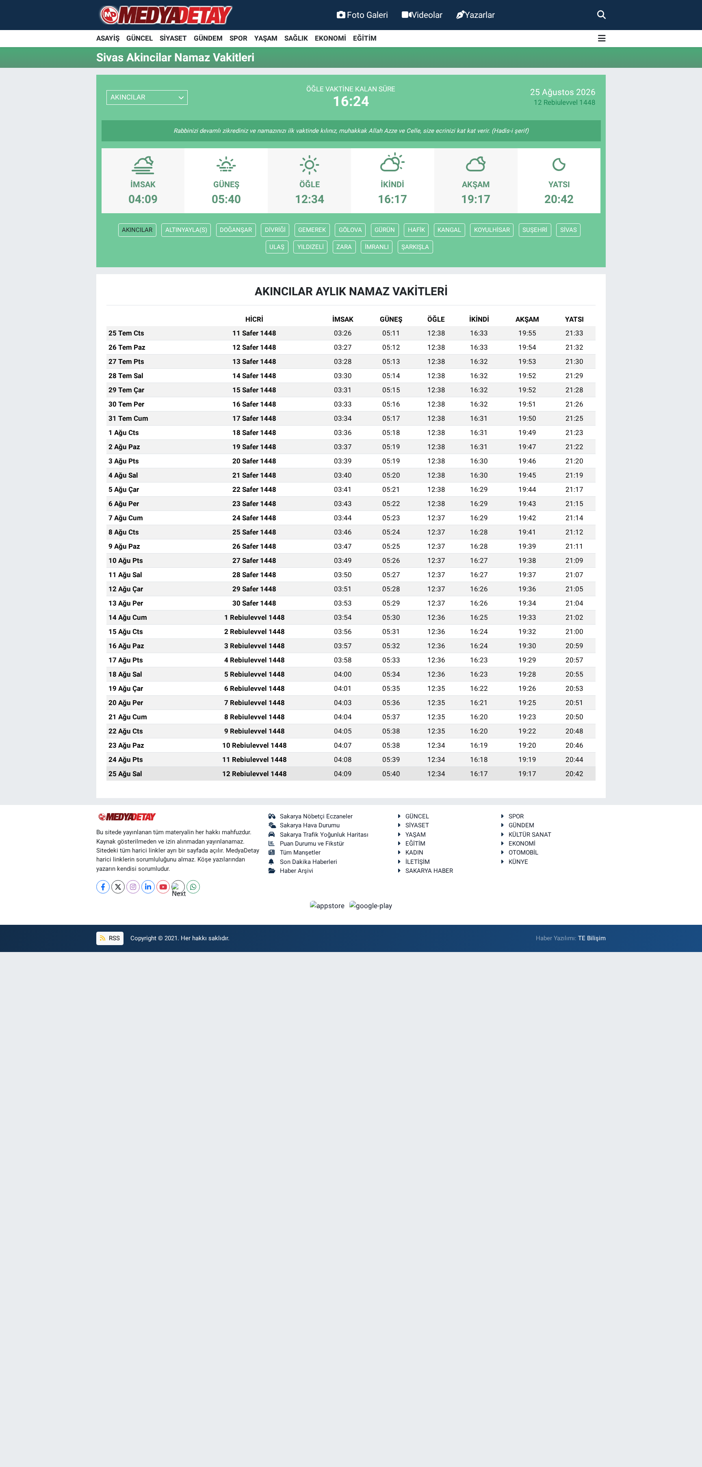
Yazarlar (480, 15)
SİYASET (173, 38)
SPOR (238, 38)
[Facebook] (103, 887)
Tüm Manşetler (300, 852)
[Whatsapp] (193, 887)
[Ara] (601, 15)
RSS (113, 938)
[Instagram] (133, 887)
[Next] (178, 887)
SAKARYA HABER (429, 870)
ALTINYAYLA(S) (186, 230)
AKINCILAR (137, 230)
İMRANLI (377, 247)
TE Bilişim (592, 938)
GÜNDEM (208, 38)
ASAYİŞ (107, 38)
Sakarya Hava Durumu (310, 825)
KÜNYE (518, 861)
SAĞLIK (296, 38)
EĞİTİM (365, 38)
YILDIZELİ (310, 247)
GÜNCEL (139, 38)
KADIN (414, 852)
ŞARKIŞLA (415, 247)
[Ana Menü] (602, 39)
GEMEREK (312, 230)
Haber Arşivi (296, 870)
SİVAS (568, 230)
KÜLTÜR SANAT (530, 834)
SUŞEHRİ (534, 230)
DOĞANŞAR (236, 230)
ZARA (344, 247)
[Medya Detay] (165, 15)
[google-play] (371, 905)
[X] (118, 887)
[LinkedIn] (148, 887)
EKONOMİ (330, 38)
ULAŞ (276, 247)
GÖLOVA (350, 230)
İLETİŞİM (417, 861)
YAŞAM (265, 38)
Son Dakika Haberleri (308, 861)
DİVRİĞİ (275, 230)
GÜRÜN (385, 230)
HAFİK (416, 230)
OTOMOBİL (523, 852)
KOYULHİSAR (492, 230)
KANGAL (449, 230)
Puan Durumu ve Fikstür (312, 843)
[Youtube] (163, 887)
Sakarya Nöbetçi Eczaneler (316, 816)
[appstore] (328, 905)
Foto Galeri (367, 15)
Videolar (427, 15)
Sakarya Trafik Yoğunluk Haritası (324, 834)
